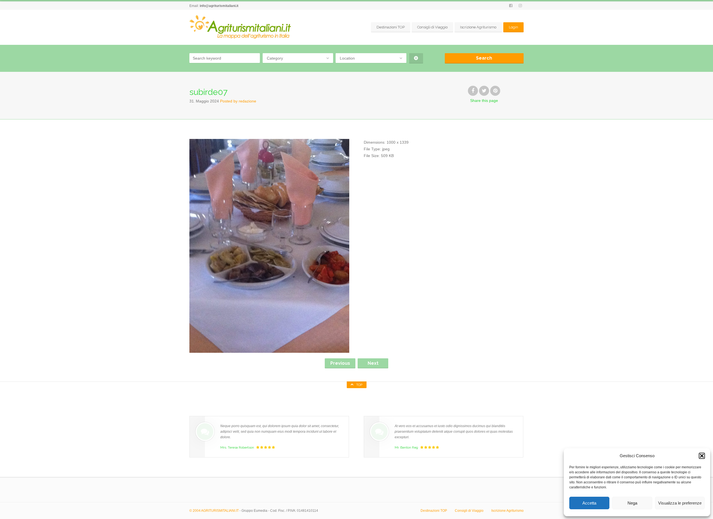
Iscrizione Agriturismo (478, 27)
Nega (632, 503)
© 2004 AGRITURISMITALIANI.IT (214, 511)
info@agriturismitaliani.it (219, 6)
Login (513, 27)
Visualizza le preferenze (680, 503)
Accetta (589, 503)
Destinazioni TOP (391, 27)
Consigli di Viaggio (432, 27)
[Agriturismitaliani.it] (241, 27)
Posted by (238, 101)
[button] (702, 456)
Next (373, 363)
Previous (340, 363)
